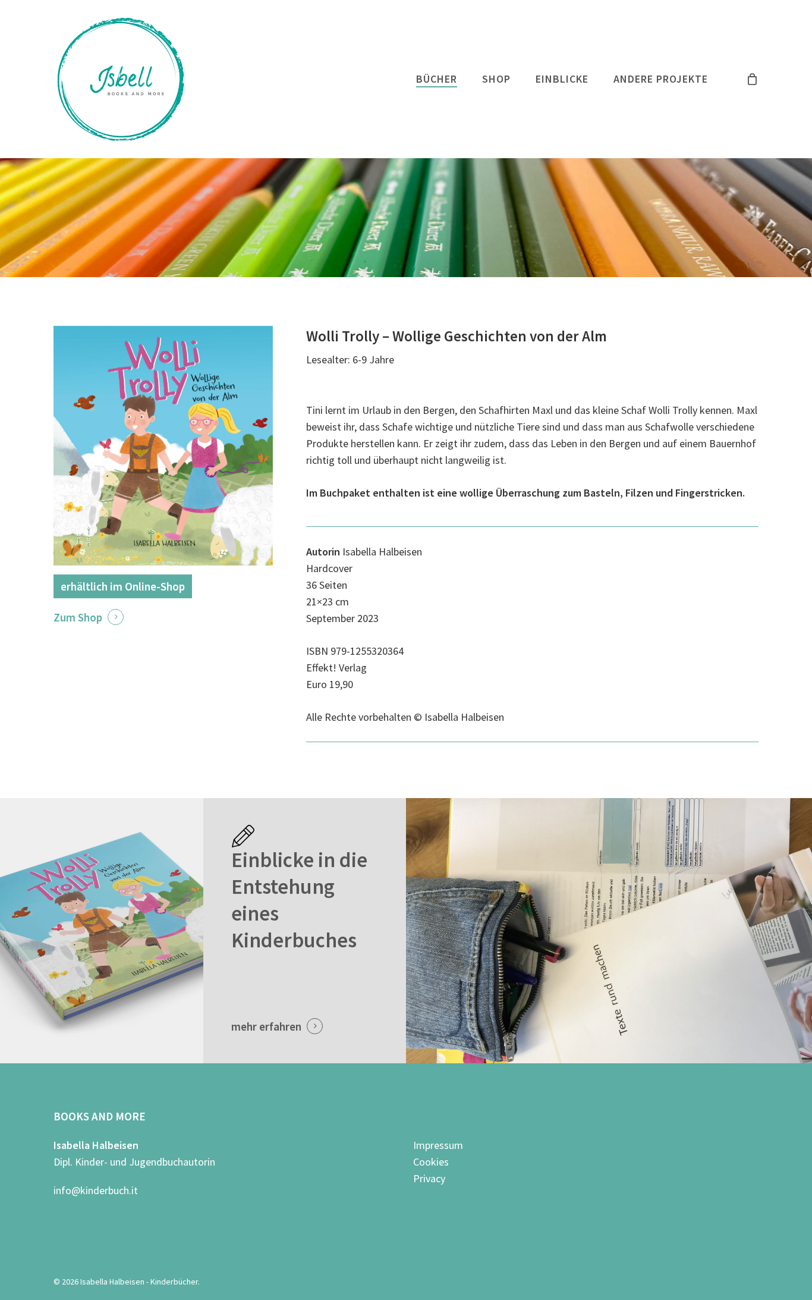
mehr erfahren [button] (266, 1026)
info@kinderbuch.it (95, 1190)
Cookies (431, 1162)
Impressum (438, 1145)
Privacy (429, 1178)
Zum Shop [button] (77, 617)
